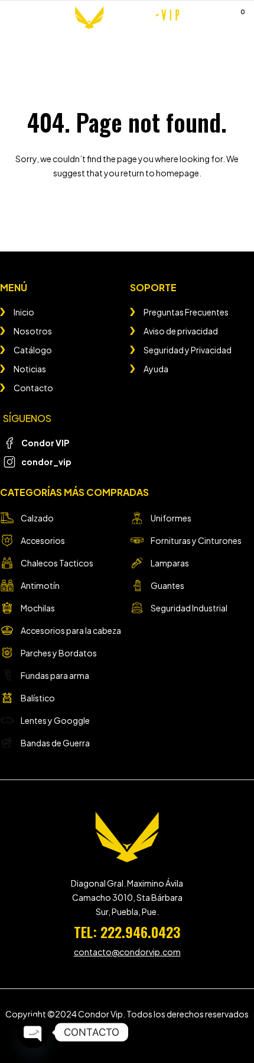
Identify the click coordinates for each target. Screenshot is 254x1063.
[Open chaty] (33, 1032)
